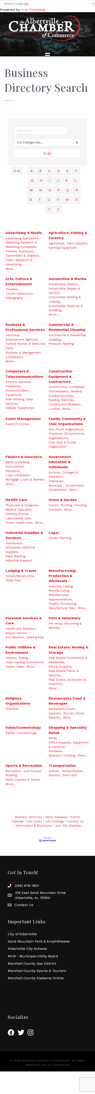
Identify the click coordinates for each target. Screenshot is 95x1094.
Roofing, (67, 505)
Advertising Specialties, (22, 238)
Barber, (10, 733)
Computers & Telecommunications (24, 373)
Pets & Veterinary (64, 618)
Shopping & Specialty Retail (68, 730)
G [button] (32, 180)
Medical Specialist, (19, 509)
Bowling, (12, 775)
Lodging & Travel (21, 571)
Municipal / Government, (67, 485)
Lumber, (55, 408)
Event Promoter (17, 424)
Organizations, (59, 438)
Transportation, (72, 771)
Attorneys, (13, 335)
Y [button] (49, 209)
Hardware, (56, 751)
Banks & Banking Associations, (17, 464)
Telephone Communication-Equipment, (18, 390)
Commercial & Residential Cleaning (67, 327)
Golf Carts (70, 775)
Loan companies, (18, 475)
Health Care (16, 500)
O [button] (50, 190)
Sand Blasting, (16, 556)
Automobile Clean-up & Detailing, (66, 308)
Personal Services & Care (24, 620)
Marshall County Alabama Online (36, 978)
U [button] (49, 199)
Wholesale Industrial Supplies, (20, 550)
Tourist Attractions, (20, 293)
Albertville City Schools (27, 948)
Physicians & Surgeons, (22, 505)
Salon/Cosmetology (23, 727)
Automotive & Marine (68, 279)
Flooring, (80, 505)
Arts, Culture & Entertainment (19, 281)
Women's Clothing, (62, 755)
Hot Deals (34, 821)
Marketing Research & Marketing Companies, (21, 245)
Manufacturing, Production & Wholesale (62, 576)
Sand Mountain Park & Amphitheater (39, 941)
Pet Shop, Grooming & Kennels (65, 626)
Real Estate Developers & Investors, (67, 682)
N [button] (40, 190)
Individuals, (56, 481)
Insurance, (13, 471)
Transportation (62, 765)
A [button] (31, 171)
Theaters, (12, 289)
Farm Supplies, (77, 243)
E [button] (67, 171)
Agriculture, (57, 243)
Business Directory (28, 817)
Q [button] (67, 190)
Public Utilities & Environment (20, 649)
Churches (12, 709)
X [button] (77, 199)
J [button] (58, 180)
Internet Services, (18, 381)
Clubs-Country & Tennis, (23, 779)
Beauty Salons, (16, 633)
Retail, (53, 738)
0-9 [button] (17, 171)
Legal (54, 533)
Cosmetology (26, 733)
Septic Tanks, (15, 666)
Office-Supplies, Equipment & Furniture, (69, 745)
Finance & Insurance (24, 457)
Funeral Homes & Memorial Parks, (25, 346)
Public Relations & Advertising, (19, 262)
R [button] (77, 190)
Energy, (24, 657)
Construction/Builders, (65, 404)
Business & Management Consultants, (23, 355)
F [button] (76, 171)
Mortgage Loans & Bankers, (25, 479)
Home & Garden (63, 500)
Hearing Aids (35, 637)
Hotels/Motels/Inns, (20, 576)
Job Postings (54, 821)
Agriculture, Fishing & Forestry (68, 235)
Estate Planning (60, 538)
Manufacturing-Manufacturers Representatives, (61, 595)
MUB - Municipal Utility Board (33, 956)
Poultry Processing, (63, 603)
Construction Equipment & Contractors (60, 376)
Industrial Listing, (61, 586)
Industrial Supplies (19, 560)
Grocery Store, (74, 713)
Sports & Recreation (24, 765)
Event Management (23, 419)
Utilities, (11, 657)
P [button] (59, 190)
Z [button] (58, 209)
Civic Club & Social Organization (62, 444)
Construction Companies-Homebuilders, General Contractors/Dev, (67, 391)
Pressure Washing (61, 343)
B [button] (40, 171)
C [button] (49, 171)
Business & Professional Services (25, 327)
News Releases (56, 817)
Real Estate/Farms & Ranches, (64, 673)
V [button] (58, 199)
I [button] (49, 180)
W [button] (67, 199)
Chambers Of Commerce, (67, 433)
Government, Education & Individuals (60, 462)
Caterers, (55, 713)
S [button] (31, 199)
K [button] (66, 180)
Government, (58, 489)
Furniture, (56, 509)
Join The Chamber (68, 825)
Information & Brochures (34, 825)
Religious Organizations (18, 700)
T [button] (39, 199)
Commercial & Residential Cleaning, (67, 337)
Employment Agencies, (22, 339)
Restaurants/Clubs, (62, 709)
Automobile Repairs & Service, (64, 291)
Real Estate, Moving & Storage (68, 649)
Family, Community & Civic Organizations (67, 421)
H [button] (41, 180)
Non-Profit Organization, (66, 429)
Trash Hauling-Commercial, (25, 662)
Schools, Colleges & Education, (63, 475)
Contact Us (75, 821)
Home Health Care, (19, 522)
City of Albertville (22, 934)
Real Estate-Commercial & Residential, (68, 660)
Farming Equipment (63, 247)
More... (11, 268)
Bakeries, (55, 717)
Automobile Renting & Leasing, (65, 299)
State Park (13, 580)
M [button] (31, 190)
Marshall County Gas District (32, 963)
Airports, (55, 775)
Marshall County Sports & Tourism (37, 971)
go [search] (49, 153)
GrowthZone (61, 1064)
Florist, (54, 505)
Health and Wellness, (21, 628)
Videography (14, 298)
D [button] (58, 171)
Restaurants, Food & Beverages (67, 700)
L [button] (75, 180)
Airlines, (54, 771)
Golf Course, (33, 771)
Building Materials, (62, 400)
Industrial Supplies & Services (24, 535)
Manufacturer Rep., (62, 608)
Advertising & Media (24, 233)
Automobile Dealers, (63, 284)
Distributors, (14, 543)
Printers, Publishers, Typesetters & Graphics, (23, 253)
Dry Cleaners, (15, 637)
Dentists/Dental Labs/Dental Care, (19, 516)
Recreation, (14, 771)
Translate (37, 10)
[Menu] (47, 55)
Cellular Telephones (20, 408)
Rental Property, (60, 666)
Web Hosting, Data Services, (19, 401)
